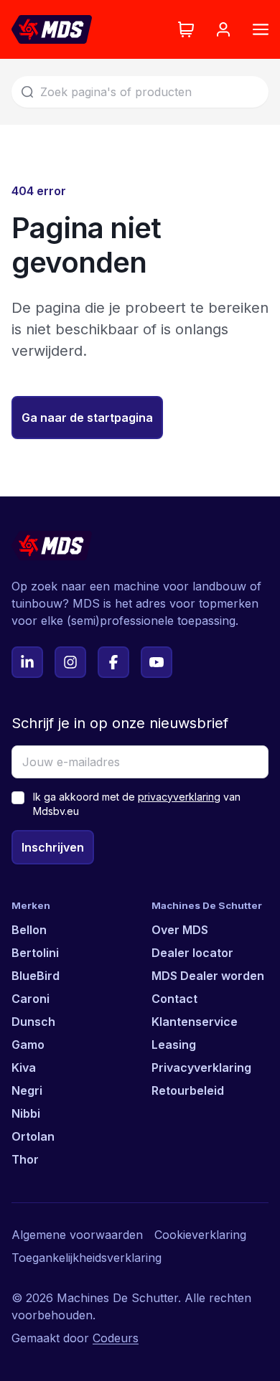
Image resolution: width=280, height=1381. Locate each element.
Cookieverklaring (200, 1234)
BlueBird (35, 975)
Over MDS (179, 930)
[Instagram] (70, 662)
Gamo (28, 1044)
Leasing (173, 1044)
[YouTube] (156, 662)
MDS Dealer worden (207, 975)
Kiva (23, 1067)
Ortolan (33, 1136)
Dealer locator (192, 953)
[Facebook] (113, 662)
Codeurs (116, 1338)
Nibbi (25, 1113)
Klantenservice (194, 1021)
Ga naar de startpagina (87, 417)
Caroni (30, 998)
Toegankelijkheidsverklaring (86, 1257)
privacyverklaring (179, 797)
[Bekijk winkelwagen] (186, 29)
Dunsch (33, 1021)
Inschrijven (53, 847)
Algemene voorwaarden (77, 1234)
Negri (26, 1090)
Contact (174, 998)
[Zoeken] (27, 92)
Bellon (29, 930)
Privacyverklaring (201, 1067)
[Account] (223, 29)
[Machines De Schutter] (51, 29)
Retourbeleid (187, 1090)
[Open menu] (261, 29)
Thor (25, 1159)
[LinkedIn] (27, 662)
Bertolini (35, 953)
